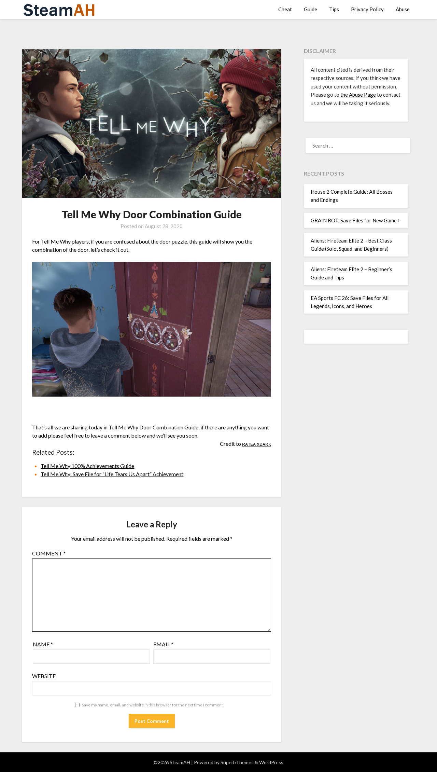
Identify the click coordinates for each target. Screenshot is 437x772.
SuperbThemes (237, 762)
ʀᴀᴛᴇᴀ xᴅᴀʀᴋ (256, 443)
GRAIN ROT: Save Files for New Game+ (355, 220)
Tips (334, 9)
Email (163, 644)
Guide (310, 9)
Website (44, 676)
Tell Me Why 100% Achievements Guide (87, 466)
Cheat (285, 9)
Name (43, 644)
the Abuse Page (358, 95)
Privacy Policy (367, 9)
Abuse (403, 9)
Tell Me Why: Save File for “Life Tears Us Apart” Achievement (112, 474)
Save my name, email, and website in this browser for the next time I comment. (153, 704)
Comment (49, 553)
